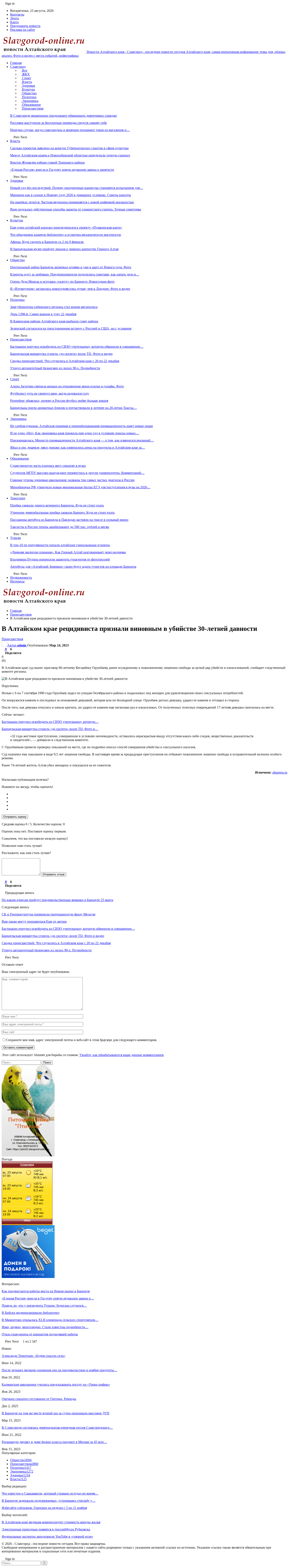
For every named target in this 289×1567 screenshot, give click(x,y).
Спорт (26, 78)
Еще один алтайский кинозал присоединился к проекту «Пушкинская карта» (66, 227)
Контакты (17, 14)
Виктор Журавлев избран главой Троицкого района (47, 162)
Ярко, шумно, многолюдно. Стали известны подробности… (45, 1327)
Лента (14, 18)
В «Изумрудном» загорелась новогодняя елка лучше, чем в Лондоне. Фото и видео (70, 289)
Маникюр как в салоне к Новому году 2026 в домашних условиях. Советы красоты (70, 195)
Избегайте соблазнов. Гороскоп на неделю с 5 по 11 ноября (44, 1508)
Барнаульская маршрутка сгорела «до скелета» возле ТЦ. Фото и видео (61, 354)
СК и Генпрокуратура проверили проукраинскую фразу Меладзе (48, 914)
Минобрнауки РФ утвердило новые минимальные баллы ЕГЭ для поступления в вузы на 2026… (80, 487)
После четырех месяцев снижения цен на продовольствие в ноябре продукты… (59, 1370)
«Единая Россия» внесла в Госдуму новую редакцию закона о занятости (62, 169)
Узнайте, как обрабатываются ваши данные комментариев (121, 1055)
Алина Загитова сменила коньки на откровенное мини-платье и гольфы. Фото (67, 386)
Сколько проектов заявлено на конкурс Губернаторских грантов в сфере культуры (69, 148)
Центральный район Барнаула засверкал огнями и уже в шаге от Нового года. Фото (70, 267)
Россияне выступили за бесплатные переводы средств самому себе (58, 123)
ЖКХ (25, 74)
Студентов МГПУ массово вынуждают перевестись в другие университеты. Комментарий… (77, 473)
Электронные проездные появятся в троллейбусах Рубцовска (46, 1529)
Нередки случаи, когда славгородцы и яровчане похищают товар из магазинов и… (70, 130)
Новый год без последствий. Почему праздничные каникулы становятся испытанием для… (76, 188)
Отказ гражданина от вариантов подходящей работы (40, 1334)
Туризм (15, 538)
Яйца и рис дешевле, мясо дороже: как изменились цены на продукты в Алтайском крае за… (77, 447)
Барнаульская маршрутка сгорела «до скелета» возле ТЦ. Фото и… (50, 729)
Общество (29, 93)
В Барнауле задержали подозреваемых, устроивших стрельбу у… (48, 1500)
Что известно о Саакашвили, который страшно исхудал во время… (50, 1493)
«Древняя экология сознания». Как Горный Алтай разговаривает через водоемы (68, 552)
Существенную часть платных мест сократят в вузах (48, 465)
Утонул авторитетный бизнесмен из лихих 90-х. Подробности (55, 368)
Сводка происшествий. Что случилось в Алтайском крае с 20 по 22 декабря (64, 361)
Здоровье (28, 85)
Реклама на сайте (22, 29)
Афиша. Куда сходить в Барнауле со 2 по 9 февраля (47, 242)
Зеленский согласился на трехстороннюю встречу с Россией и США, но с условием (70, 328)
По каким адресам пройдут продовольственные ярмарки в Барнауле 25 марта (57, 900)
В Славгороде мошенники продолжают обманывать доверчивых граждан (63, 115)
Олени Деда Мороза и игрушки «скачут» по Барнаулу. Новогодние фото (62, 281)
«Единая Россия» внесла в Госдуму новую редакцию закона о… (48, 1298)
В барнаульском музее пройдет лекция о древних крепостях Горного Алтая (64, 249)
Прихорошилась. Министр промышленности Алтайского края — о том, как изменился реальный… (82, 440)
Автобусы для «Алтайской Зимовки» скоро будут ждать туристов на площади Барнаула (73, 566)
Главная (16, 63)
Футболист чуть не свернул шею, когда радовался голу (49, 393)
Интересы (17, 581)
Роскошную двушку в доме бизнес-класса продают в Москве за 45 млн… (54, 1442)
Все (24, 70)
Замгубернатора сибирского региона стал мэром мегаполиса (54, 307)
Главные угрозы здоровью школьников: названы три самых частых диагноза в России (72, 480)
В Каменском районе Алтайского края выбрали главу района (54, 321)
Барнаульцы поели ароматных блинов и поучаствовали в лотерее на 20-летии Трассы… (73, 408)
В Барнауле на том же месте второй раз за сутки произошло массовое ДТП (55, 1413)
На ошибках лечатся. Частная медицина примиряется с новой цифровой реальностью (72, 202)
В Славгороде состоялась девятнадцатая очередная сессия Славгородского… (57, 1427)
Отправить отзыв (54, 874)
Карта (14, 22)
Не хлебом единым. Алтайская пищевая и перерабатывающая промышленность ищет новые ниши (81, 426)
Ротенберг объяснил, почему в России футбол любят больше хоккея (59, 400)
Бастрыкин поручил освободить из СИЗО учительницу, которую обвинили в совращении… (76, 346)
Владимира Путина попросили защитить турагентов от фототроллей (60, 559)
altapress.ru (279, 772)
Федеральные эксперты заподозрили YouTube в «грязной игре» (47, 1536)
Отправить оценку (14, 816)
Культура (28, 89)
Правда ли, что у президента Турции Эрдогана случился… (44, 1305)
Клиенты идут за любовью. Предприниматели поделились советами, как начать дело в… (74, 274)
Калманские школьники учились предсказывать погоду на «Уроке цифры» (56, 1384)
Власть (26, 82)
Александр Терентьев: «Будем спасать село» (33, 1356)
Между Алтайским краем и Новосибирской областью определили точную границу (70, 155)
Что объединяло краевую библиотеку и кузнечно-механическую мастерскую (65, 234)
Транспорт (17, 498)
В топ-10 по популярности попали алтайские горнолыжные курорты (60, 545)
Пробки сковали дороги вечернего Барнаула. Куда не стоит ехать (57, 505)
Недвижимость (21, 577)
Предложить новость (25, 26)
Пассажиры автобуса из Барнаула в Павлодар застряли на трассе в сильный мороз (69, 519)
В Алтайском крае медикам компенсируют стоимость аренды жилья (51, 1522)
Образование (31, 104)
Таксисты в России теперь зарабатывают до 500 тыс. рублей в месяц (59, 527)
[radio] (148, 794)
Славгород (18, 66)
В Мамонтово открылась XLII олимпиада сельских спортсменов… (50, 1320)
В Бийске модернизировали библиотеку (31, 1312)
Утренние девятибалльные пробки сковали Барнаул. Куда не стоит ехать (62, 512)
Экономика (29, 101)
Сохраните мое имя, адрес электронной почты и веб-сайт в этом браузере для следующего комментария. (81, 1040)
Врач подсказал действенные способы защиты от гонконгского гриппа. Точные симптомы (75, 209)
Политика (28, 97)
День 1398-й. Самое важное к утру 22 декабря (43, 314)
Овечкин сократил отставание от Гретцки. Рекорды (39, 1399)
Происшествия (32, 108)
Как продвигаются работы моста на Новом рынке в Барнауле (46, 1291)
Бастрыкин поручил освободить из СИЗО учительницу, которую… (50, 722)
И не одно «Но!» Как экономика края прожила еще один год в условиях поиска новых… (74, 433)
